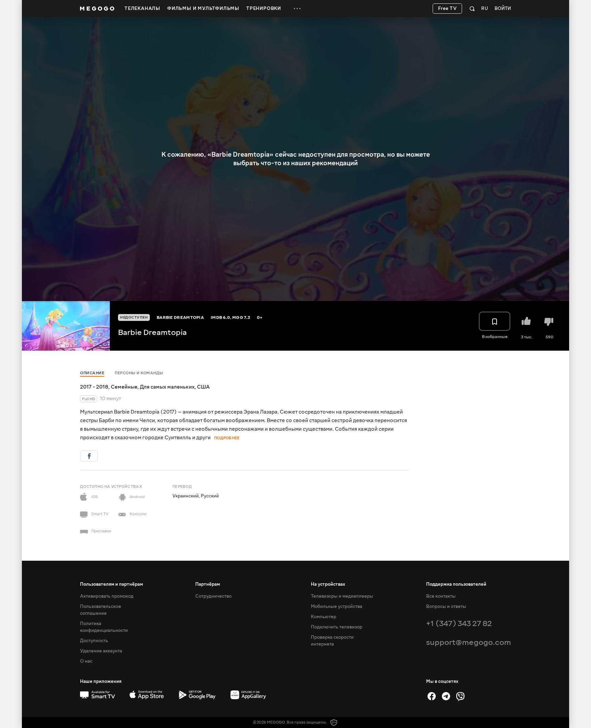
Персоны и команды (139, 373)
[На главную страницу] (97, 8)
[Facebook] (431, 696)
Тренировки (263, 8)
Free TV (447, 8)
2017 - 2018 (94, 387)
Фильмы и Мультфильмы (203, 8)
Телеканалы (142, 8)
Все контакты (441, 596)
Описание (92, 373)
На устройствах (328, 584)
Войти (503, 9)
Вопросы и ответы (446, 606)
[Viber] (460, 696)
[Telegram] (446, 696)
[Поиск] (472, 8)
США (203, 387)
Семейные (124, 387)
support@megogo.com (468, 642)
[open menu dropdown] (297, 8)
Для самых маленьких (167, 387)
